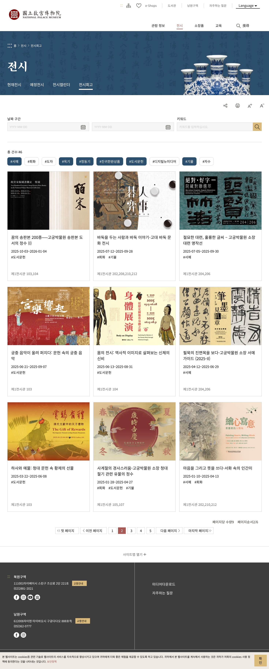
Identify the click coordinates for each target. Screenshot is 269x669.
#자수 (207, 161)
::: (121, 5)
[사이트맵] (128, 5)
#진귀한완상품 (110, 161)
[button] (237, 105)
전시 (23, 45)
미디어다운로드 (163, 584)
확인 (260, 660)
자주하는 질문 (162, 592)
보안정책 (52, 661)
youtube (30, 597)
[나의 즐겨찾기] (138, 5)
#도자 (49, 161)
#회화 (32, 161)
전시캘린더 (61, 84)
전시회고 (36, 45)
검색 (257, 127)
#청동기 (84, 161)
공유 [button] (225, 105)
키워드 (181, 118)
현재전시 (14, 84)
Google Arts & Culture (37, 597)
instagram (23, 597)
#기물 (189, 161)
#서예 (14, 161)
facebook (16, 597)
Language (246, 5)
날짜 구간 (14, 118)
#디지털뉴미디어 (164, 161)
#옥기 (66, 161)
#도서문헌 (136, 161)
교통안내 (78, 583)
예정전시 (37, 84)
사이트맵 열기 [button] (133, 554)
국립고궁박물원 (34, 14)
